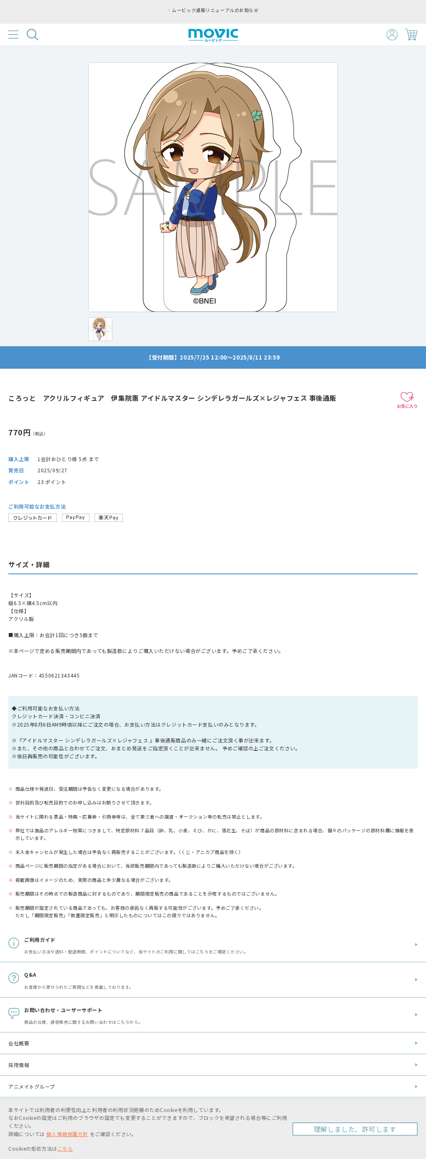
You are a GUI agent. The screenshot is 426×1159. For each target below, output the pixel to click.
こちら (65, 1148)
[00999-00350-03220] (100, 329)
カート (411, 34)
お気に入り (407, 406)
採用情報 (18, 1064)
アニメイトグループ (31, 1086)
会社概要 (18, 1043)
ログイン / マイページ (392, 34)
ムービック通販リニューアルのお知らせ (215, 10)
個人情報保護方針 (67, 1133)
